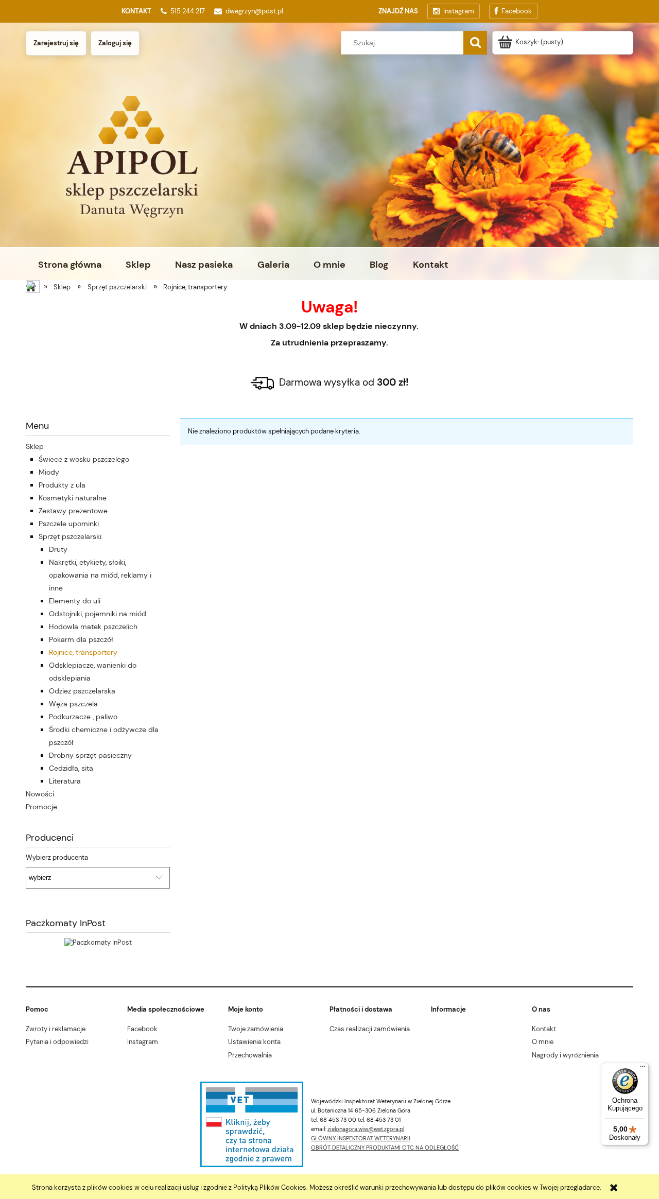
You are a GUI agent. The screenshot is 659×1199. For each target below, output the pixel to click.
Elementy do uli (74, 600)
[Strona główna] (33, 288)
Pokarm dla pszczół (81, 639)
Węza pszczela (73, 703)
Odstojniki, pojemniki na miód (97, 613)
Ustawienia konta (254, 1041)
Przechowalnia (250, 1055)
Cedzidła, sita (71, 768)
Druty (58, 549)
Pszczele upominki (69, 523)
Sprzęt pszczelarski (70, 536)
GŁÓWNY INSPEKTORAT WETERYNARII (360, 1138)
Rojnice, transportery (83, 652)
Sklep (35, 446)
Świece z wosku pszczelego (84, 459)
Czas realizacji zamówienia (370, 1028)
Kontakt (544, 1028)
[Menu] (642, 1069)
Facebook (142, 1028)
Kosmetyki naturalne (73, 497)
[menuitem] (69, 264)
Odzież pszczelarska (82, 691)
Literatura (65, 781)
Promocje (41, 806)
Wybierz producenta (57, 857)
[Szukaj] (475, 43)
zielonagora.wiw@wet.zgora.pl (365, 1129)
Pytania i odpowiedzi (57, 1041)
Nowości (40, 793)
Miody (49, 472)
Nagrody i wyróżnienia (565, 1055)
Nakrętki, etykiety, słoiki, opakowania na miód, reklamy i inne (100, 575)
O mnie (542, 1041)
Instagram (142, 1041)
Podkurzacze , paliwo (83, 716)
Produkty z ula (62, 485)
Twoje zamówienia (255, 1028)
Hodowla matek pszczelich (93, 626)
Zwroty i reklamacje (55, 1028)
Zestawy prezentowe (73, 510)
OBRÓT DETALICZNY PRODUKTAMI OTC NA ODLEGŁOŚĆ (385, 1147)
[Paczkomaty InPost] (98, 941)
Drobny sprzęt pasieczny (90, 755)
